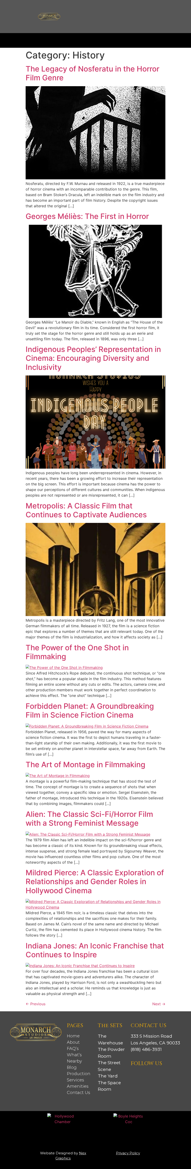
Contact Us (78, 1092)
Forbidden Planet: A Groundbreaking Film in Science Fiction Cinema (90, 710)
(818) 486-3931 (146, 1049)
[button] (95, 39)
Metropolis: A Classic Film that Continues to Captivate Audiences (86, 510)
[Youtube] (168, 1075)
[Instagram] (135, 1075)
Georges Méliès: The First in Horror (87, 216)
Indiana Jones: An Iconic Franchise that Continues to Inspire (95, 950)
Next (158, 1004)
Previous (35, 1004)
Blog (72, 1067)
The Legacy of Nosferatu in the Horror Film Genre (92, 73)
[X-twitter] (160, 1075)
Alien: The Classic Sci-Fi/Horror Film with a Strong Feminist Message (89, 819)
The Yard (108, 1076)
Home (73, 1036)
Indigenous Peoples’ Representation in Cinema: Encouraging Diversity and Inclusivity (93, 358)
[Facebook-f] (143, 1075)
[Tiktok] (151, 1075)
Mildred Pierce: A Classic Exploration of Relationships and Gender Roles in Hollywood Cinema (95, 881)
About (73, 1042)
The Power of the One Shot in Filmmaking (77, 652)
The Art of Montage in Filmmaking (85, 764)
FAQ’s (73, 1048)
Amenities (78, 1086)
